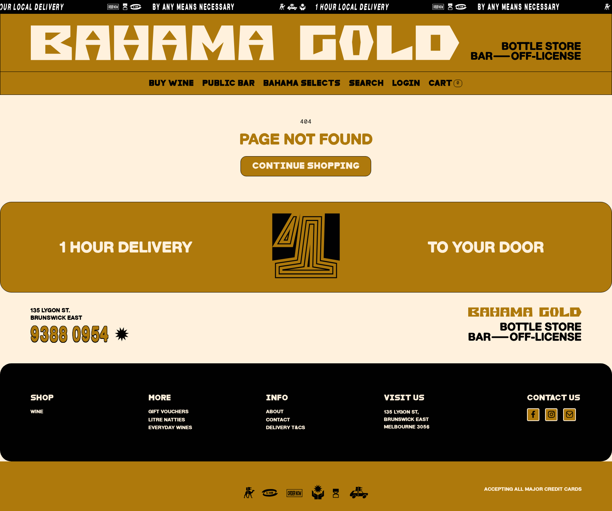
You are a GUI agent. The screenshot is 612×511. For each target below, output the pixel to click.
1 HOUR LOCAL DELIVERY (342, 6)
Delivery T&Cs (285, 427)
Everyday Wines (170, 427)
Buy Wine (171, 83)
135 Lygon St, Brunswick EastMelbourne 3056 (407, 419)
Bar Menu (232, 100)
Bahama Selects (301, 83)
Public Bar (228, 83)
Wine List (287, 100)
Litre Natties (166, 419)
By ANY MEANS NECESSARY (184, 6)
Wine (36, 411)
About (336, 100)
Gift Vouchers (168, 411)
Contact (380, 100)
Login (406, 83)
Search (366, 83)
